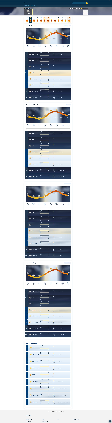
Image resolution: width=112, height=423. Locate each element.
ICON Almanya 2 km (45, 421)
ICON (43, 419)
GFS (58, 419)
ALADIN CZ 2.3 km (29, 421)
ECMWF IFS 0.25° (29, 419)
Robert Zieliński (28, 415)
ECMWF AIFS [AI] (76, 419)
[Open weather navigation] (110, 421)
